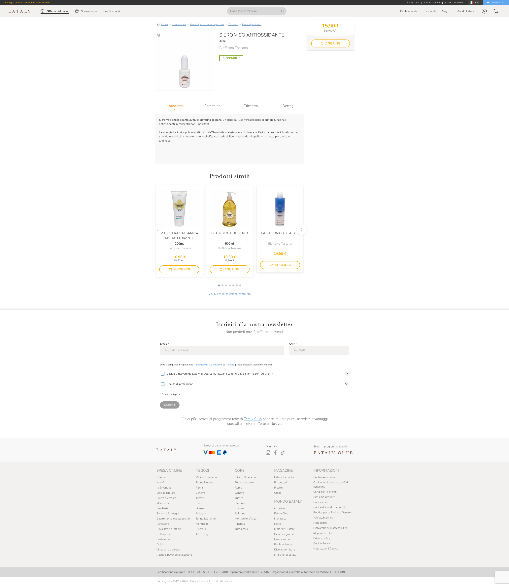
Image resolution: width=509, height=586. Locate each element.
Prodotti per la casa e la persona (207, 24)
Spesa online (179, 24)
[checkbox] (162, 373)
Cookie (230, 364)
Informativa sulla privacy (208, 364)
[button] (484, 11)
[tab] (174, 105)
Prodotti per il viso (251, 24)
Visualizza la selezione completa (230, 294)
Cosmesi (233, 24)
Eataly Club (253, 418)
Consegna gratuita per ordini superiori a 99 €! (27, 2)
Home (164, 24)
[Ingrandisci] (158, 35)
